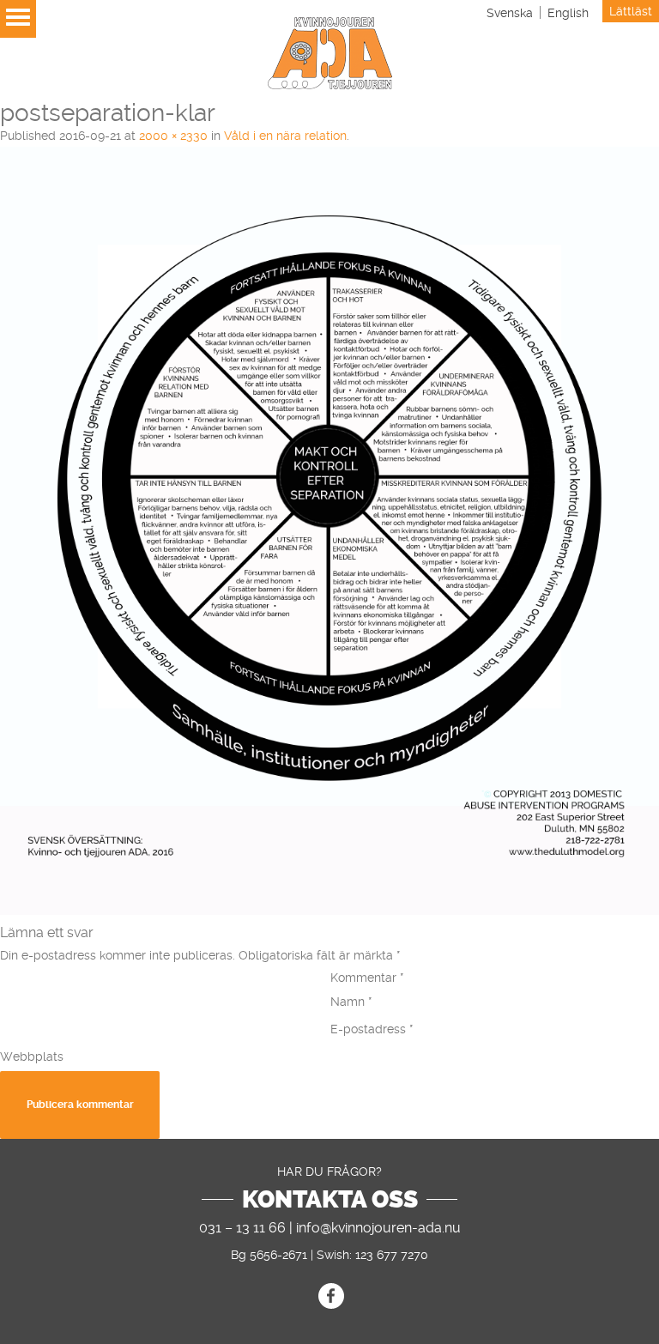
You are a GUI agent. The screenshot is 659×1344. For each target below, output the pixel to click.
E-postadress (372, 1029)
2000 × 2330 (173, 135)
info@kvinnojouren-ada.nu (378, 1228)
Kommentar (367, 977)
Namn (351, 1001)
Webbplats (31, 1056)
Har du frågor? (329, 1171)
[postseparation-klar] (329, 910)
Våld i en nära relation (285, 135)
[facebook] (331, 1296)
